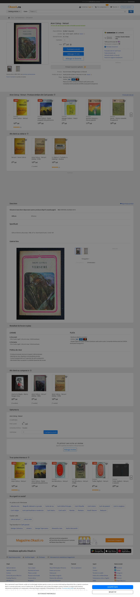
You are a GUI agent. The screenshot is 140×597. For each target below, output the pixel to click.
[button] (47, 593)
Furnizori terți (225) (68, 588)
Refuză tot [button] (112, 592)
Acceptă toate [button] (113, 587)
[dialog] (70, 589)
